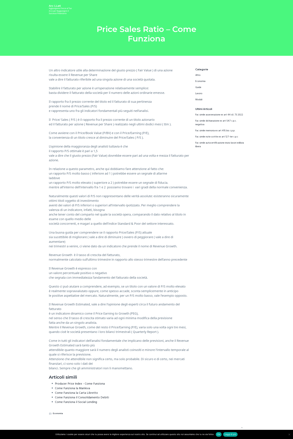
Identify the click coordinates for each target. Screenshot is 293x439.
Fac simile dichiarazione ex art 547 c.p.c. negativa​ (216, 123)
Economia (58, 413)
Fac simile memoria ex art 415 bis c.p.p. (215, 131)
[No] (289, 434)
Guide (198, 87)
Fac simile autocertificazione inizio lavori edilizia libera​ (219, 145)
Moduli (198, 100)
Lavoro (198, 94)
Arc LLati (55, 5)
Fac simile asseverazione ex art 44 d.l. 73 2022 (219, 115)
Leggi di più (230, 434)
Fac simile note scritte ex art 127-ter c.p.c (216, 137)
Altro (198, 75)
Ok (218, 434)
